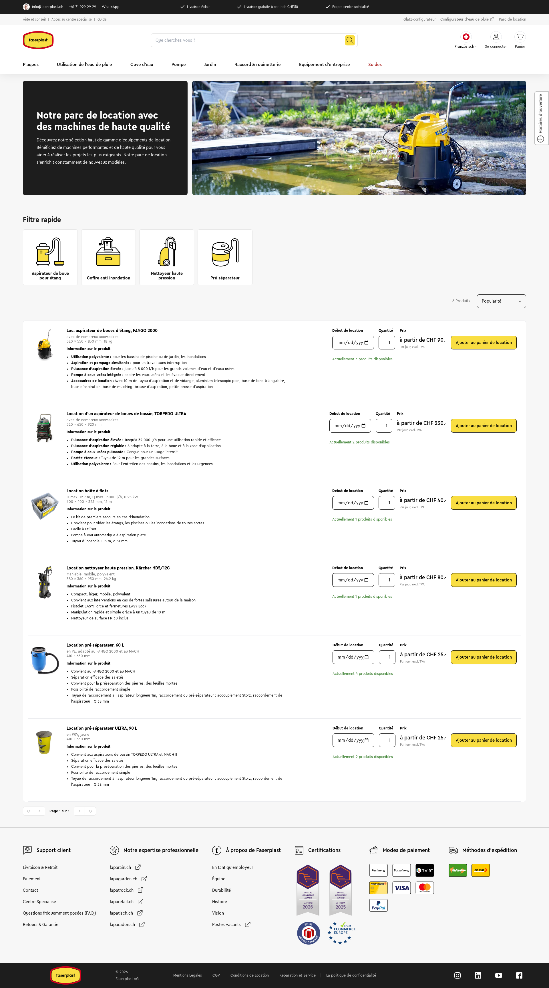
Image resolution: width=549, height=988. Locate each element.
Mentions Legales (187, 975)
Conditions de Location (249, 975)
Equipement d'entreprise (324, 64)
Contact (30, 890)
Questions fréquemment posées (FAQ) (59, 913)
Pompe (179, 64)
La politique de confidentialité (351, 975)
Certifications (324, 850)
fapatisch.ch (121, 913)
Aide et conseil (34, 19)
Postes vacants (226, 924)
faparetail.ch (122, 901)
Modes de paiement (406, 850)
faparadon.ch (122, 924)
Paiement (32, 879)
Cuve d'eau (141, 64)
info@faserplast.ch (47, 7)
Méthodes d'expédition (489, 850)
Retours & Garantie (40, 924)
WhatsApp (111, 7)
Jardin (210, 64)
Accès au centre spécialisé (71, 19)
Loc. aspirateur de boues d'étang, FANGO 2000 (112, 330)
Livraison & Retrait (40, 867)
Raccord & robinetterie (257, 64)
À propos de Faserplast (253, 850)
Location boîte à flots (87, 491)
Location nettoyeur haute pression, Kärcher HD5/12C (118, 568)
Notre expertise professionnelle (161, 850)
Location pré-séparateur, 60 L (95, 645)
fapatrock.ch (122, 890)
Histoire (219, 901)
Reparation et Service (297, 975)
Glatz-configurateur (419, 19)
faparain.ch (120, 867)
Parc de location (512, 19)
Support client (54, 850)
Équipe (218, 879)
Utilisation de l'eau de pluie (84, 64)
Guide (102, 19)
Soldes (375, 64)
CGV (216, 975)
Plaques (31, 64)
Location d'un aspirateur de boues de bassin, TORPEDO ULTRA (126, 413)
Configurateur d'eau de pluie (464, 19)
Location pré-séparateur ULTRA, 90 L (102, 728)
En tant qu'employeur (232, 867)
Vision (218, 913)
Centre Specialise (39, 901)
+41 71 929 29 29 (82, 7)
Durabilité (221, 890)
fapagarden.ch (123, 879)
